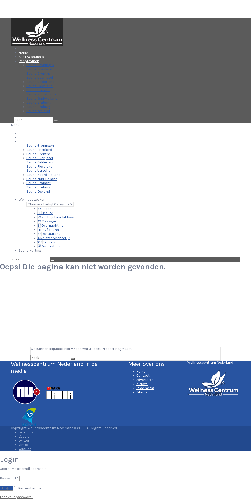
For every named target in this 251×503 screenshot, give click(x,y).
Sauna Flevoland (39, 86)
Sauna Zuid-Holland (41, 98)
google (24, 436)
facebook (26, 432)
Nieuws (142, 384)
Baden (44, 209)
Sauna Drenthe (38, 73)
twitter (24, 441)
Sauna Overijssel (39, 78)
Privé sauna (48, 230)
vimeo (23, 445)
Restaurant (48, 234)
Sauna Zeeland (38, 111)
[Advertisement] (125, 310)
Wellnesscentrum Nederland (210, 363)
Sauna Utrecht (38, 90)
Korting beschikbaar (56, 217)
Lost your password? (16, 497)
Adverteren (145, 380)
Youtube (25, 449)
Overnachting (50, 225)
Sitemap (143, 392)
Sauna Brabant (38, 103)
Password (9, 478)
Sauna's (46, 242)
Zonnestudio (49, 246)
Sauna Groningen (40, 65)
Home (23, 53)
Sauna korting (30, 250)
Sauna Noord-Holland (43, 94)
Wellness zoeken (32, 199)
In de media (145, 388)
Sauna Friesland (39, 69)
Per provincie (29, 61)
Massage (46, 221)
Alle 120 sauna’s (31, 57)
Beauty (45, 213)
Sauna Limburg (38, 107)
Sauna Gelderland (40, 82)
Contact (143, 376)
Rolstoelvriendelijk (53, 238)
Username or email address (23, 469)
